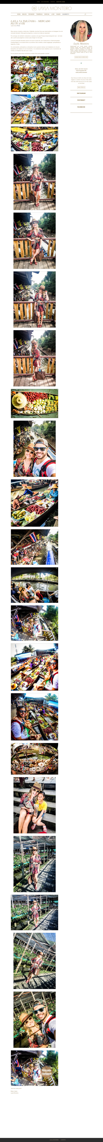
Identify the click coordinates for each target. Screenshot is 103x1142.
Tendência (39, 14)
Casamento (65, 14)
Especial (46, 14)
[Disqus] (37, 1113)
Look (52, 14)
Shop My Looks (60, 1)
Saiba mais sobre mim (81, 57)
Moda (18, 14)
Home (38, 1)
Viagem (58, 14)
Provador (31, 14)
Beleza (24, 14)
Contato (52, 1)
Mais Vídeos (81, 87)
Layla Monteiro (45, 1)
